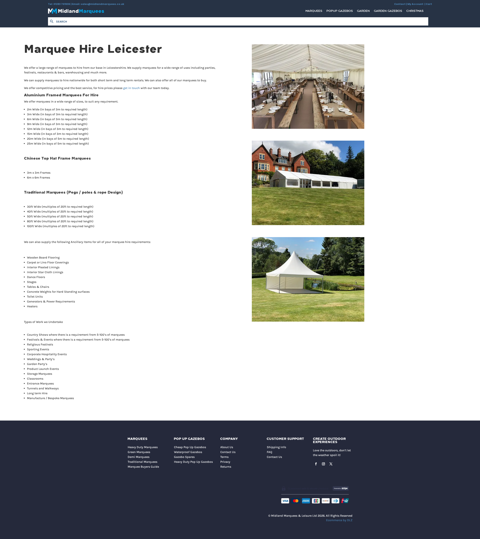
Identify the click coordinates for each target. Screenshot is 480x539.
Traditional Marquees (142, 462)
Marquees (313, 12)
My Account (415, 4)
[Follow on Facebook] (316, 464)
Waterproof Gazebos (188, 452)
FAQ (269, 452)
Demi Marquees (138, 457)
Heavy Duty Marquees (143, 447)
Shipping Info (276, 447)
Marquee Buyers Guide (143, 466)
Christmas (415, 12)
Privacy (225, 462)
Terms (224, 457)
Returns (225, 466)
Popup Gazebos (339, 12)
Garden (363, 12)
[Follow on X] (331, 464)
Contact (400, 4)
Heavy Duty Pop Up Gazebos (193, 462)
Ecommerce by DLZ (339, 520)
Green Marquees (139, 452)
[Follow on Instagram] (323, 464)
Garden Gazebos (388, 12)
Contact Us (228, 452)
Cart (429, 4)
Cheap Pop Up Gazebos (190, 447)
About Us (226, 447)
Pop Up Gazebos (189, 439)
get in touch (131, 88)
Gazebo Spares (184, 457)
